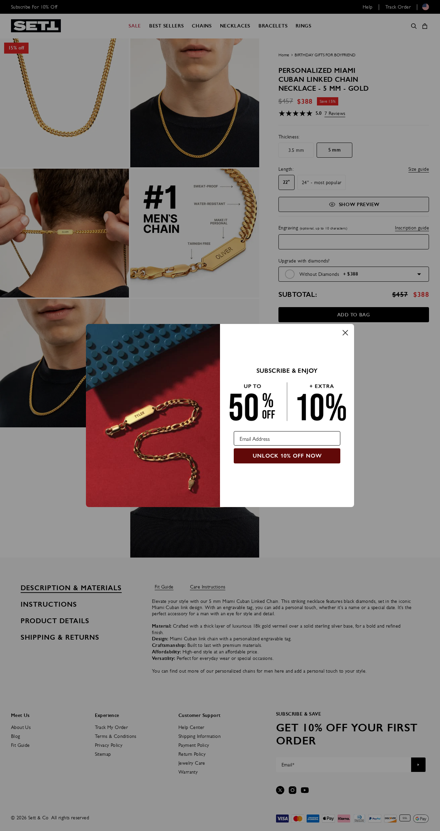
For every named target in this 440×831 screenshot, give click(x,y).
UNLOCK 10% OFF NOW (287, 455)
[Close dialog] (345, 333)
